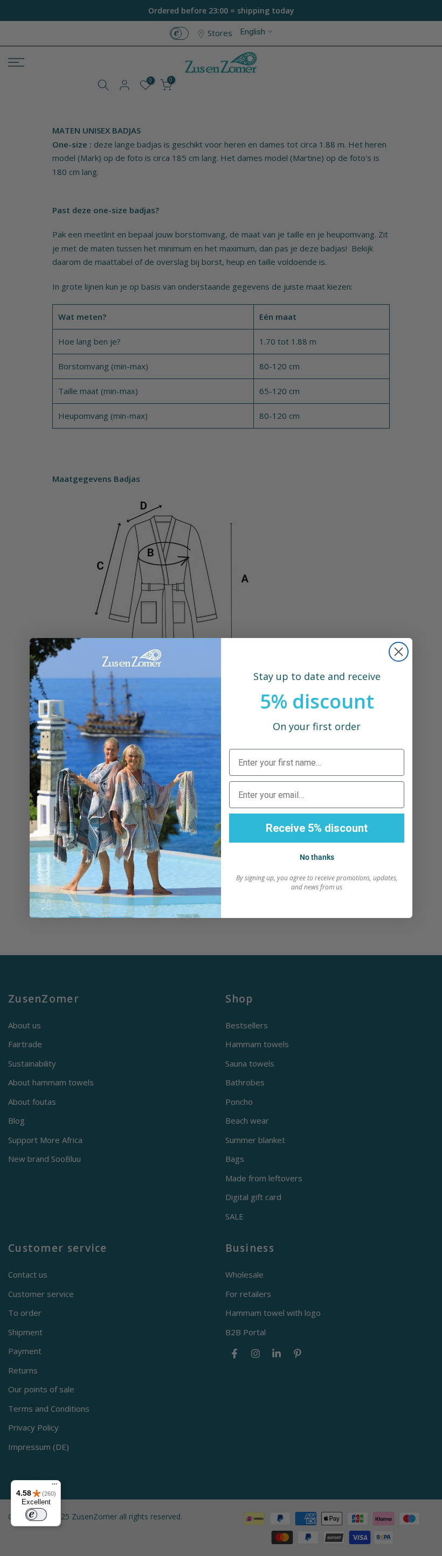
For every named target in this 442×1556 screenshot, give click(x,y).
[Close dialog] (398, 651)
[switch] (36, 1514)
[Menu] (54, 1486)
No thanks (317, 857)
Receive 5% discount (317, 828)
